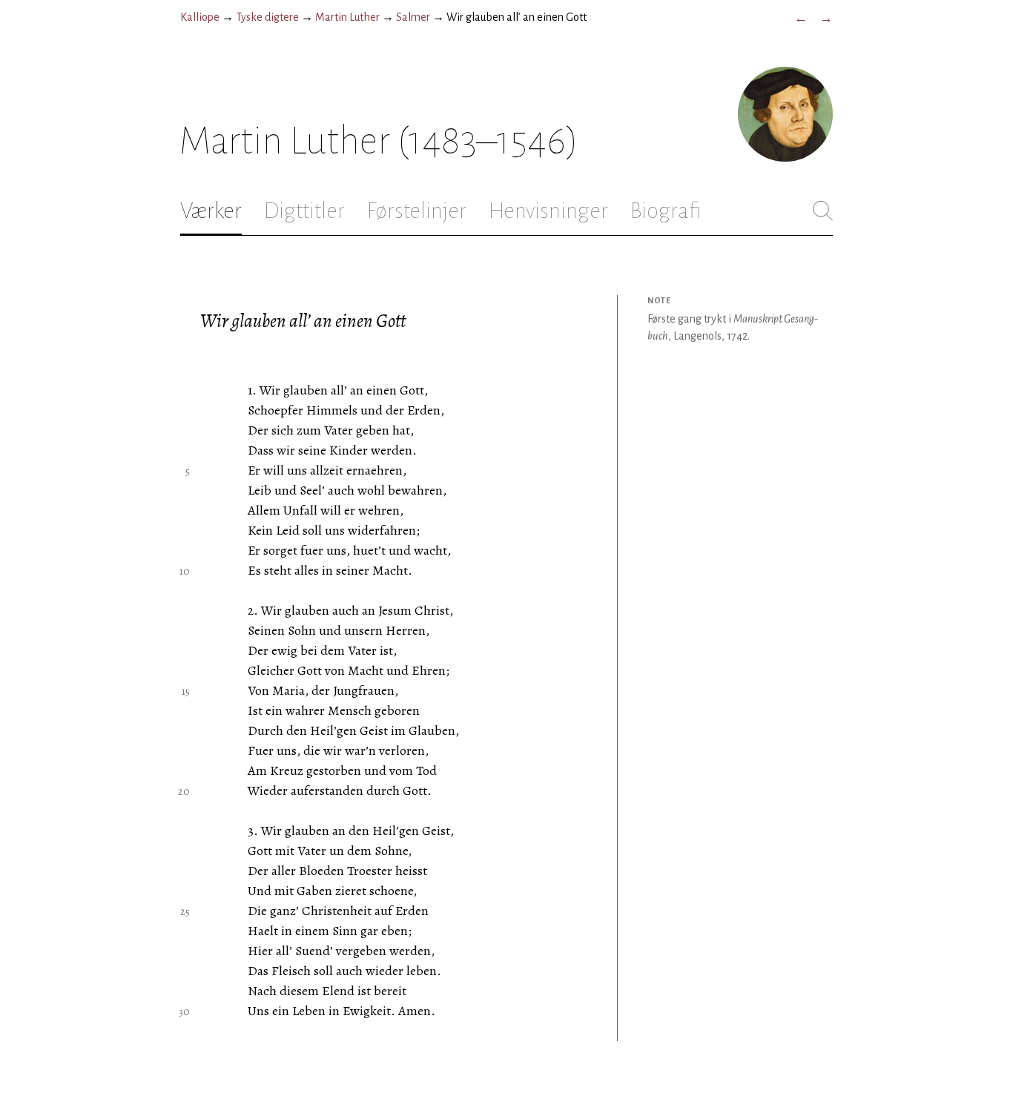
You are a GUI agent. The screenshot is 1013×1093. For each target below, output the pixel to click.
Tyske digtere (267, 17)
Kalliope (200, 17)
